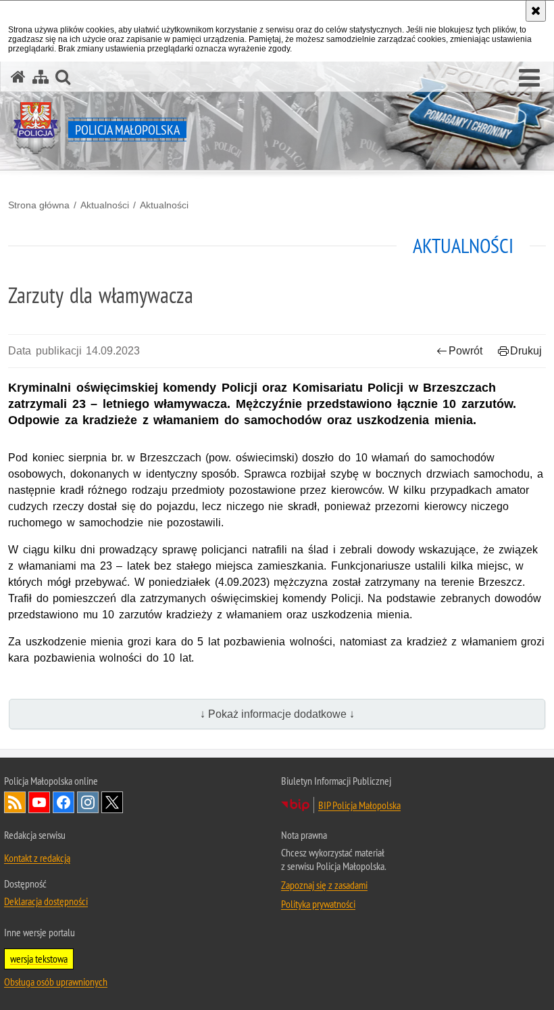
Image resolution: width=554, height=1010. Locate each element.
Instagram (88, 802)
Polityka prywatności (318, 904)
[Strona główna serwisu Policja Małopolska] (18, 76)
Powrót (465, 351)
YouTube (39, 802)
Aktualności (104, 205)
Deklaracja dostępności (46, 901)
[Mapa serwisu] (40, 76)
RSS (15, 802)
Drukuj (526, 351)
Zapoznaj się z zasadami (324, 885)
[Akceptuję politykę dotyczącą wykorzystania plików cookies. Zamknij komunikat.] (536, 11)
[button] (529, 78)
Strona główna (39, 205)
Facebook (63, 802)
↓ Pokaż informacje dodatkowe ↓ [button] (277, 714)
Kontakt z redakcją (37, 858)
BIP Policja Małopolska (359, 805)
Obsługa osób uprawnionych (55, 981)
